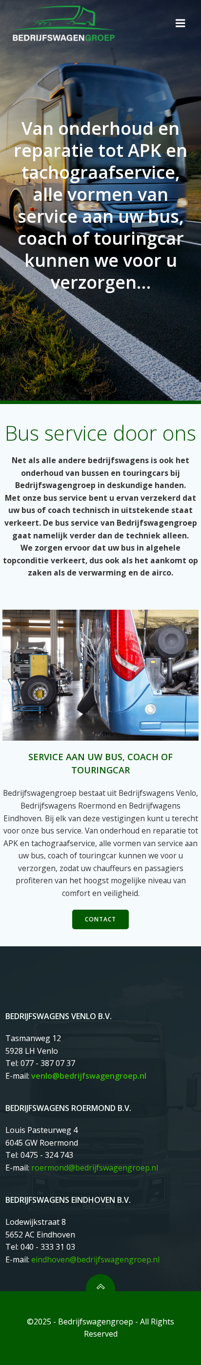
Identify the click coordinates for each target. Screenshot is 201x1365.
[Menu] (180, 23)
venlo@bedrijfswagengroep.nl (88, 1075)
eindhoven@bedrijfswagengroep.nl (95, 1259)
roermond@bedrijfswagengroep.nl (94, 1167)
